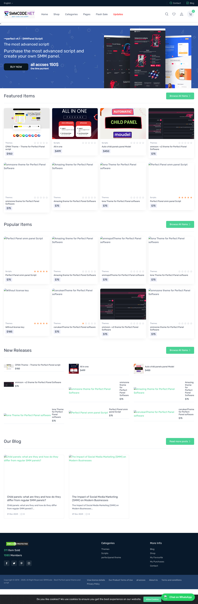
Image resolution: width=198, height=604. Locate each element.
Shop (57, 14)
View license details (96, 580)
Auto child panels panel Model (116, 146)
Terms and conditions (171, 580)
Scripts (57, 143)
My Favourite (156, 557)
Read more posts (179, 441)
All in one (58, 146)
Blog (192, 3)
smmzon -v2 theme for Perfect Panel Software (168, 148)
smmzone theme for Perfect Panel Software (22, 202)
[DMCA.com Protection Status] (17, 543)
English (7, 3)
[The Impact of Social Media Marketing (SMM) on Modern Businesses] (99, 473)
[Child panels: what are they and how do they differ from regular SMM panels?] (34, 473)
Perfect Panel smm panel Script (165, 201)
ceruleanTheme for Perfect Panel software (75, 327)
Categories (71, 14)
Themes (8, 143)
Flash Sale (102, 14)
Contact (177, 3)
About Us (153, 580)
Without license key (14, 327)
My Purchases (157, 561)
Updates (118, 14)
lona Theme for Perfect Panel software (121, 201)
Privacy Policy (93, 584)
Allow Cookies (152, 599)
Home (44, 14)
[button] (166, 14)
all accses (140, 580)
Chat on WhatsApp (181, 597)
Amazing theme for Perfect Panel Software (75, 201)
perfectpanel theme (111, 557)
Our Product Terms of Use (121, 580)
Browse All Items (179, 96)
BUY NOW (16, 66)
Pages (86, 14)
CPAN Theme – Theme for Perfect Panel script (25, 148)
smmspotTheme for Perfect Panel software (123, 275)
